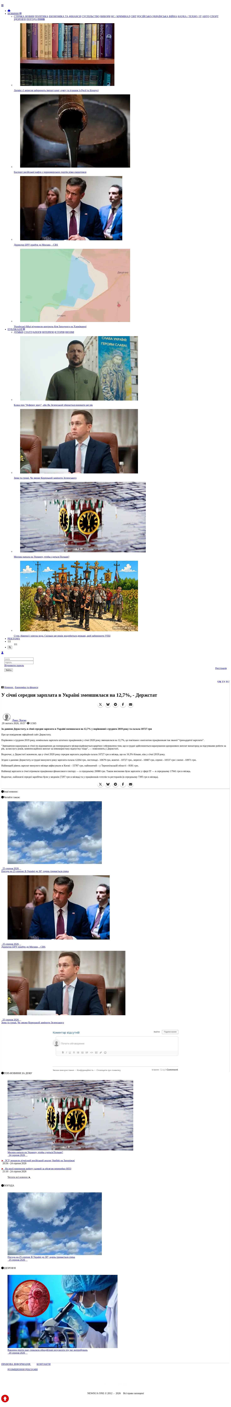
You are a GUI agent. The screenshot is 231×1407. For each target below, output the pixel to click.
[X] (100, 704)
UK (219, 681)
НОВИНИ (13, 13)
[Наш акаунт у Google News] (123, 1384)
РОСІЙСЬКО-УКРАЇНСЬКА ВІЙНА (157, 16)
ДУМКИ (18, 332)
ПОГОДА (31, 19)
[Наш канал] (132, 1384)
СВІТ (134, 16)
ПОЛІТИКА (41, 16)
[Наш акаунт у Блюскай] (99, 1384)
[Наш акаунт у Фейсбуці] (106, 1384)
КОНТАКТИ (44, 1364)
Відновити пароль (14, 665)
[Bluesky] (108, 704)
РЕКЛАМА (14, 638)
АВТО (205, 16)
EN (223, 681)
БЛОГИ (37, 332)
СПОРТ (214, 16)
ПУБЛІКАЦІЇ (15, 329)
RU (228, 681)
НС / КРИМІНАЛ (120, 16)
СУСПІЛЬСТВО (91, 16)
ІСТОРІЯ (60, 332)
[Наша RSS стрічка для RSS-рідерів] (140, 1384)
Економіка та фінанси (26, 687)
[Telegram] (115, 704)
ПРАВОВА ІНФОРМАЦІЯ (16, 1364)
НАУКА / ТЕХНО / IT (190, 16)
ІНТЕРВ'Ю (48, 332)
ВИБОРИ (105, 16)
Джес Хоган (19, 720)
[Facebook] (123, 704)
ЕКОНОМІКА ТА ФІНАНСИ (65, 16)
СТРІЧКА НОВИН (24, 16)
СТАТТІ (28, 332)
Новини (9, 687)
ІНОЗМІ (69, 332)
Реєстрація (221, 668)
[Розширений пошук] (10, 647)
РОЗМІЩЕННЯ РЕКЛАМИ (23, 1369)
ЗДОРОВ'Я (20, 19)
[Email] (130, 704)
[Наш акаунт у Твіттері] (91, 1384)
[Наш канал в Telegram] (113, 1384)
